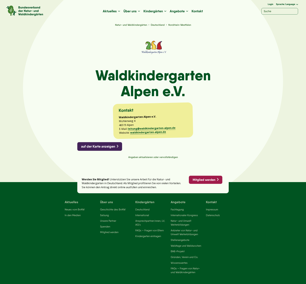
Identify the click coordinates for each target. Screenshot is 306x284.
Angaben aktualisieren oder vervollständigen (153, 157)
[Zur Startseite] (24, 11)
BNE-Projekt (178, 251)
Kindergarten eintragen (148, 236)
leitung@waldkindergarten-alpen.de (151, 128)
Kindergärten (153, 11)
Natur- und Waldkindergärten (131, 24)
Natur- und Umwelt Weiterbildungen (181, 222)
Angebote (177, 11)
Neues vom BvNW (75, 209)
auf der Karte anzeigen (98, 146)
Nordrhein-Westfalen (179, 24)
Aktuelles (110, 11)
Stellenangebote (180, 240)
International (142, 215)
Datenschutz (213, 215)
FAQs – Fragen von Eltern (149, 230)
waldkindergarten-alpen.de (148, 132)
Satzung (104, 215)
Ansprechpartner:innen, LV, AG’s (150, 222)
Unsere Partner (108, 220)
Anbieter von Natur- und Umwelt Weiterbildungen (184, 232)
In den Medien (73, 215)
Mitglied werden (204, 180)
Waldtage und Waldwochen (186, 245)
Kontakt (197, 11)
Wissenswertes (179, 262)
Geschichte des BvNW (113, 209)
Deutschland (158, 24)
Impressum (212, 209)
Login (270, 4)
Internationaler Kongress (184, 215)
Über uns (130, 11)
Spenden (105, 226)
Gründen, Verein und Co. (184, 257)
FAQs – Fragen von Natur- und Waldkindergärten (185, 270)
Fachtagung (177, 209)
